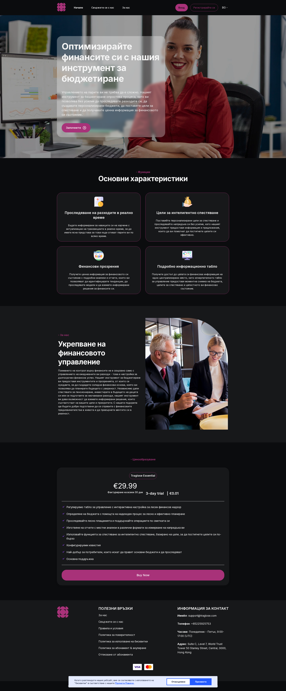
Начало (78, 7)
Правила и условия (110, 628)
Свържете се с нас (102, 7)
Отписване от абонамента (115, 654)
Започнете (73, 127)
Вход (181, 7)
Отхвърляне (178, 681)
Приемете (201, 681)
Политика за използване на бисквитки (123, 641)
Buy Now (143, 575)
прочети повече (124, 683)
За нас (126, 7)
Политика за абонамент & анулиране (122, 648)
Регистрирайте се (204, 7)
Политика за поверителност (116, 634)
